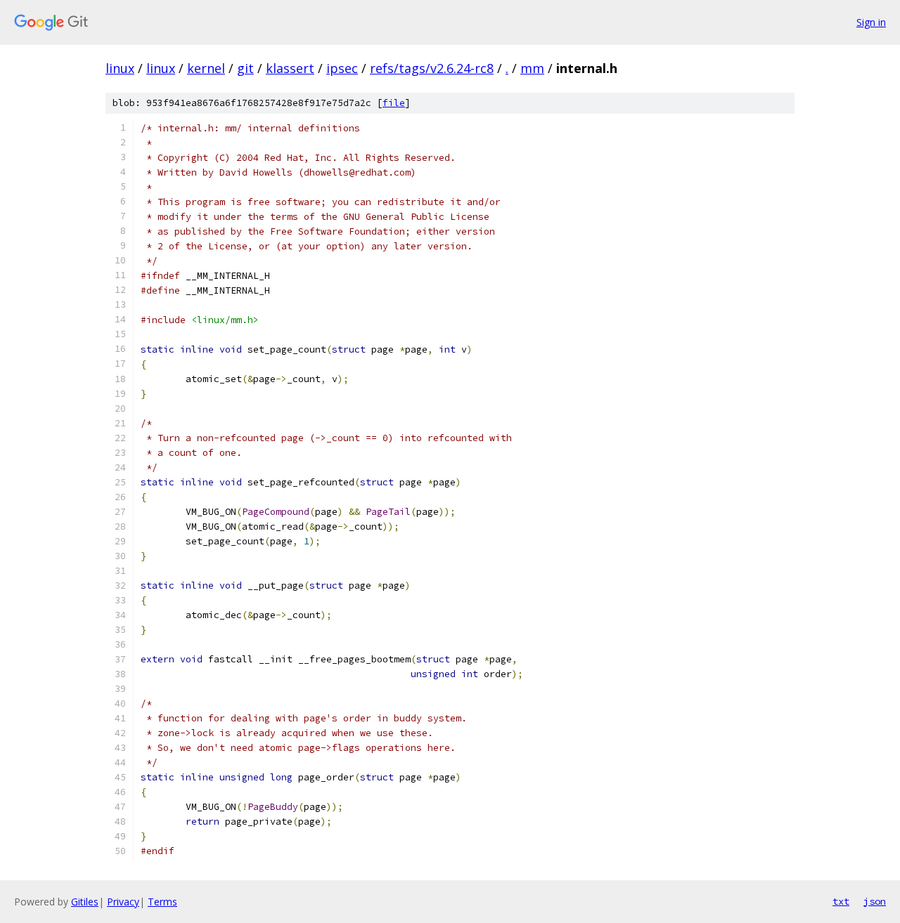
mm (532, 68)
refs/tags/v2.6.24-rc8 (432, 68)
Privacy (123, 901)
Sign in (871, 22)
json (874, 901)
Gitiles (84, 901)
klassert (290, 68)
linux (119, 68)
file (393, 103)
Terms (162, 901)
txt (840, 901)
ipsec (342, 68)
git (245, 68)
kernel (206, 68)
